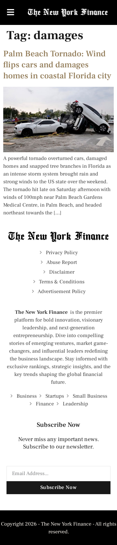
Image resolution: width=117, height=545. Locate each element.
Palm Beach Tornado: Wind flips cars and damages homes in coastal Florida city (57, 64)
